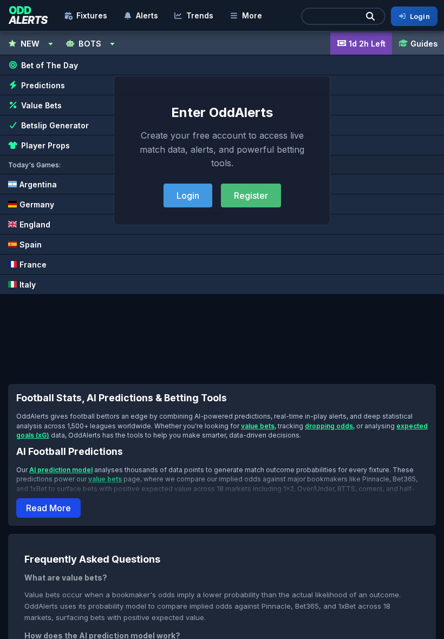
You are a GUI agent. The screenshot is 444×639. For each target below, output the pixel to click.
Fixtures (91, 15)
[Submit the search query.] (370, 16)
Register (251, 195)
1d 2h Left (367, 43)
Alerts (147, 15)
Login (188, 195)
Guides (424, 43)
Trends (199, 15)
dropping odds (329, 426)
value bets (258, 426)
